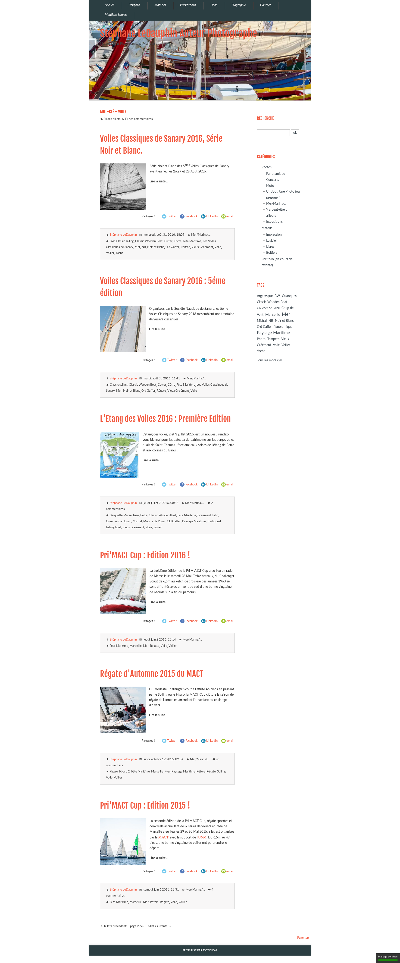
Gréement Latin (207, 515)
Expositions (274, 221)
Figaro (114, 771)
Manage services (388, 956)
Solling (221, 771)
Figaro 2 (124, 771)
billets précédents (115, 926)
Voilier (110, 253)
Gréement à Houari (118, 521)
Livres (270, 246)
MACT (163, 837)
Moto (270, 186)
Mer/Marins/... (200, 234)
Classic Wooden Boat (148, 241)
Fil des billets (112, 119)
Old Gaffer (172, 247)
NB (144, 247)
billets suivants (158, 926)
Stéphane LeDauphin (123, 234)
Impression (274, 234)
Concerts (272, 179)
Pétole (201, 771)
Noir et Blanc (155, 247)
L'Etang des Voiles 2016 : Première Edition (165, 419)
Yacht (119, 253)
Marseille (136, 645)
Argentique (265, 296)
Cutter (168, 241)
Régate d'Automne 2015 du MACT (151, 674)
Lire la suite (158, 181)
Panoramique (275, 173)
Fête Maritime (192, 241)
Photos (267, 167)
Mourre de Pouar (154, 521)
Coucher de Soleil (268, 308)
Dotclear (210, 950)
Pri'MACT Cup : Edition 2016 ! (145, 555)
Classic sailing (125, 241)
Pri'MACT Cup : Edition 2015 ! (145, 805)
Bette (143, 515)
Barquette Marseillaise (124, 515)
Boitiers (271, 252)
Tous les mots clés (269, 360)
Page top (303, 937)
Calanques (289, 296)
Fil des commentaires (139, 119)
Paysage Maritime (194, 521)
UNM (202, 837)
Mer (137, 247)
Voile (218, 247)
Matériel (267, 228)
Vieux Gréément (202, 247)
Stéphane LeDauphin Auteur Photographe (178, 33)
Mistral (137, 521)
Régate (185, 247)
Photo (261, 339)
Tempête (273, 339)
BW (112, 241)
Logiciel (271, 240)
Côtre (177, 241)
